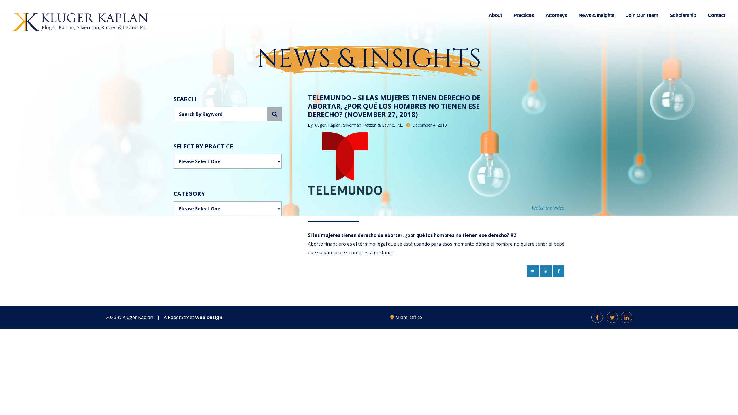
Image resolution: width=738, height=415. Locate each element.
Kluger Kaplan (138, 317)
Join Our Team (642, 15)
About (495, 15)
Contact (716, 15)
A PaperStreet (193, 317)
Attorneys (556, 15)
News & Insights (596, 15)
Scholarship (683, 15)
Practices (523, 15)
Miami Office (408, 317)
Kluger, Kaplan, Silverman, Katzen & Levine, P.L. (358, 125)
